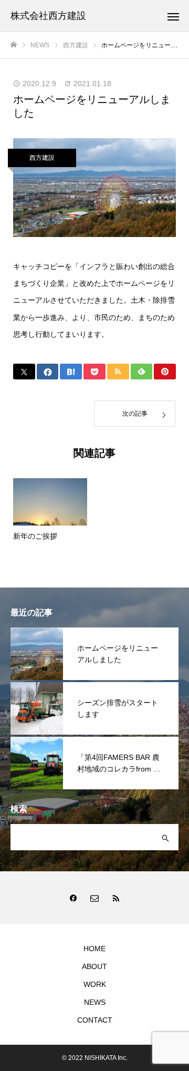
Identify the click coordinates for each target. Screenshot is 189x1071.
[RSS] (115, 897)
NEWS (95, 1002)
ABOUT (94, 966)
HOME (94, 948)
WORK (94, 984)
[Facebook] (73, 897)
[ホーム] (13, 45)
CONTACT (94, 1020)
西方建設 (42, 157)
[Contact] (94, 897)
